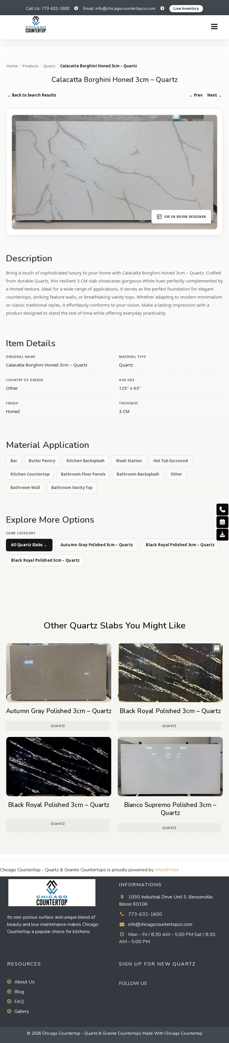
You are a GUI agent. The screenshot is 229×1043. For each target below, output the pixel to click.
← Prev (195, 95)
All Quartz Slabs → (29, 544)
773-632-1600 (145, 914)
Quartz (49, 66)
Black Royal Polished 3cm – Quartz (180, 544)
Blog (19, 991)
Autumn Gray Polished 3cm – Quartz (97, 544)
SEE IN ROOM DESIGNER (185, 216)
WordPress (167, 870)
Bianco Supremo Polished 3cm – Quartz (170, 809)
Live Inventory (186, 8)
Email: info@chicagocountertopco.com (119, 8)
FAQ (19, 1001)
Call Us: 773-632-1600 (47, 8)
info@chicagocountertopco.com (160, 924)
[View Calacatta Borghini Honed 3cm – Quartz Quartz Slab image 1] (114, 172)
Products (30, 66)
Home (12, 66)
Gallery (21, 1011)
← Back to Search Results (31, 95)
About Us (24, 982)
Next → (214, 95)
